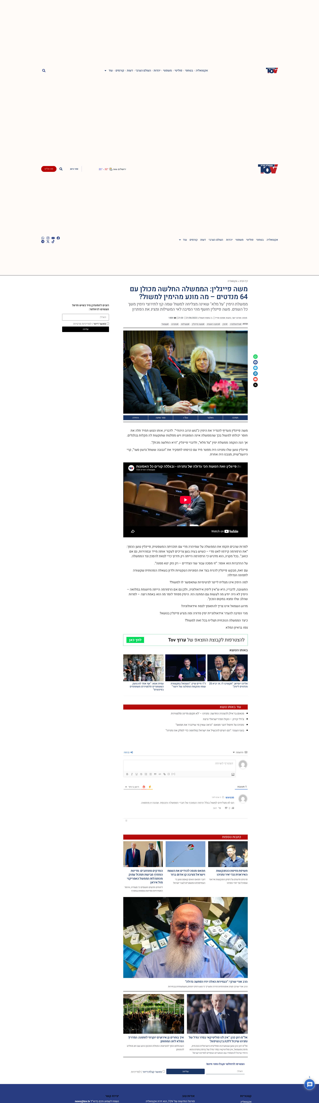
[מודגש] (127, 774)
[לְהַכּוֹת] (141, 774)
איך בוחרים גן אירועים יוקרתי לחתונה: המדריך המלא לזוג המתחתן (156, 1039)
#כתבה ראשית (213, 324)
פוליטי (178, 70)
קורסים (119, 70)
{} (169, 774)
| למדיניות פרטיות (83, 324)
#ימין (225, 324)
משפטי (167, 70)
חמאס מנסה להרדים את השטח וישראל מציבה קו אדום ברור (186, 873)
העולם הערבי (143, 70)
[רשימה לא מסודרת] (150, 774)
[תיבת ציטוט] (155, 774)
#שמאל (165, 324)
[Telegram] (42, 241)
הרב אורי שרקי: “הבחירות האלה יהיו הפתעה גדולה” (216, 981)
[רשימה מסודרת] (146, 774)
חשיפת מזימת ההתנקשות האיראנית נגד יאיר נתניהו (232, 873)
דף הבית (244, 281)
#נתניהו (174, 324)
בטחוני (189, 70)
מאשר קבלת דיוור (146, 1072)
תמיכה (235, 417)
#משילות (185, 324)
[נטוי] (132, 774)
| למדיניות (136, 1072)
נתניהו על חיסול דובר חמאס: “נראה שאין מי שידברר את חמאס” (210, 725)
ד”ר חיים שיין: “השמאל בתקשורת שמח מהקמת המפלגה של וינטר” (188, 685)
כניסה (127, 752)
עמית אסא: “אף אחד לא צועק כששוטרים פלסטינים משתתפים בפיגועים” (147, 686)
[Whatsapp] (42, 238)
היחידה (135, 417)
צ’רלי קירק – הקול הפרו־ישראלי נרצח (223, 719)
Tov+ (185, 417)
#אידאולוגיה (235, 324)
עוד (110, 70)
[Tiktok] (53, 241)
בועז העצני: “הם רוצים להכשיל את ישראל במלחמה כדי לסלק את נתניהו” (205, 731)
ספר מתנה (160, 417)
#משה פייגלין (198, 324)
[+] (173, 774)
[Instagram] (48, 238)
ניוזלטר (210, 417)
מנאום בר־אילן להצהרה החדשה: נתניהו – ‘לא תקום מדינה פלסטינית (207, 714)
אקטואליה (202, 70)
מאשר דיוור (89, 324)
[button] (44, 70)
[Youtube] (53, 238)
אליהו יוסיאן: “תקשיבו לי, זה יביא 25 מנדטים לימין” (228, 685)
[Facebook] (58, 238)
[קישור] (164, 774)
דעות (130, 70)
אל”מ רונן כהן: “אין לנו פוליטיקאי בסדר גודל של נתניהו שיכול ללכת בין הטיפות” (218, 1039)
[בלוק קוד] (160, 774)
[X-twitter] (48, 241)
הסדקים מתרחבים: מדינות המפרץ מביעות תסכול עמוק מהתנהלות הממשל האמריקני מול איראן (145, 877)
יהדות (157, 70)
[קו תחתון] (136, 774)
